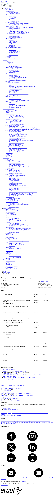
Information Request (13, 58)
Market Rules (6, 158)
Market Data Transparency (12, 101)
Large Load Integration (14, 90)
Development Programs (14, 51)
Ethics (10, 19)
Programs (8, 73)
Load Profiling (9, 219)
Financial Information (14, 21)
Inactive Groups (9, 153)
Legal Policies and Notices (12, 26)
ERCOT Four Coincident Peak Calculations (19, 229)
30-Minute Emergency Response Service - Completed (21, 193)
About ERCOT (6, 8)
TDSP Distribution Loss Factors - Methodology (19, 225)
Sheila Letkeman (44, 281)
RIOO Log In (9, 264)
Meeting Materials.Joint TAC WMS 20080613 (11, 400)
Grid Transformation (13, 35)
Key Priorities (9, 205)
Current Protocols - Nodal (14, 161)
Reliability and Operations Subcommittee (15, 130)
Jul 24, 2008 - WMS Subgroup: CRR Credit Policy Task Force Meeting (19, 377)
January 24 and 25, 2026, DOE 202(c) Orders (19, 32)
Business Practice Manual (12, 200)
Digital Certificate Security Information (17, 105)
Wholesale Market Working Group (16, 151)
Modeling (8, 258)
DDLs (10, 102)
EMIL (7, 262)
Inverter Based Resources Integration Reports (19, 241)
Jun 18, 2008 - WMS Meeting (10, 373)
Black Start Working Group (15, 131)
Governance (9, 14)
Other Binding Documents (12, 202)
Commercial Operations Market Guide (17, 175)
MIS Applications (38, 421)
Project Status (19, 421)
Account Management (14, 63)
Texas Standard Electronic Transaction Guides (19, 187)
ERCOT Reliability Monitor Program (14, 47)
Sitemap (2, 485)
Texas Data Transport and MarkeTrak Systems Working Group (23, 127)
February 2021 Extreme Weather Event (17, 31)
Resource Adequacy (10, 249)
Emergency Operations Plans (15, 173)
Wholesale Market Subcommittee (13, 146)
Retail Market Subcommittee (12, 125)
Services (5, 60)
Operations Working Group (15, 139)
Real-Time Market (10, 213)
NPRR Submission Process (15, 165)
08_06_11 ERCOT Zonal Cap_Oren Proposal (11, 388)
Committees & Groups (17, 413)
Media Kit (11, 40)
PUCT (7, 112)
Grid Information (7, 236)
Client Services (9, 62)
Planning (8, 252)
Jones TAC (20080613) (6, 390)
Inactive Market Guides (14, 189)
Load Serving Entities (14, 87)
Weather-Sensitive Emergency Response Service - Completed (22, 195)
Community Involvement (14, 13)
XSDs (10, 106)
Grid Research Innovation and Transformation (16, 33)
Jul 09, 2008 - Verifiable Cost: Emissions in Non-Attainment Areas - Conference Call (22, 374)
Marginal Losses (12, 214)
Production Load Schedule (15, 248)
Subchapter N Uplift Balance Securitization (18, 24)
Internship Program (13, 52)
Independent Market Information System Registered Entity (22, 86)
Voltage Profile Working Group (16, 145)
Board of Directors (13, 16)
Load (7, 242)
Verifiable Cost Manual (14, 188)
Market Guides (9, 174)
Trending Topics (12, 43)
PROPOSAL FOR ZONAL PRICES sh (9, 398)
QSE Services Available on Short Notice (18, 77)
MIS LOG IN (4, 1)
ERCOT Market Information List (13, 422)
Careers (8, 48)
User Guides (12, 104)
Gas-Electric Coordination (15, 257)
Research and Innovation (14, 36)
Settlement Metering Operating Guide (17, 185)
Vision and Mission (13, 12)
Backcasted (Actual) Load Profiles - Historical (19, 220)
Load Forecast (12, 246)
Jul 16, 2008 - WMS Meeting (9, 376)
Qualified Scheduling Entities (15, 89)
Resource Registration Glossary (16, 183)
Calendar (20, 415)
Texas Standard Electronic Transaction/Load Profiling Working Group (24, 129)
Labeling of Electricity (14, 218)
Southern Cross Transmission (15, 171)
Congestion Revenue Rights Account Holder (19, 84)
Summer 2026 (12, 46)
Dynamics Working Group (15, 133)
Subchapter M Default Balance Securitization (19, 23)
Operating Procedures (14, 180)
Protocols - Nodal (10, 160)
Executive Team (12, 17)
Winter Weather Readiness (15, 254)
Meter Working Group (14, 135)
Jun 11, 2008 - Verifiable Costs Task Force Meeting (14, 371)
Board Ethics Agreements (14, 28)
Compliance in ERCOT (11, 199)
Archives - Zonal (10, 168)
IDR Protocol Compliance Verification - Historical (20, 228)
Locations (8, 56)
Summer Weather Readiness (15, 256)
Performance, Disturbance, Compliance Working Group (21, 140)
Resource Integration (13, 92)
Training (8, 96)
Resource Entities (13, 91)
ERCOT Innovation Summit (15, 37)
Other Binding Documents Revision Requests (19, 204)
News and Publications (11, 38)
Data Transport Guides (14, 176)
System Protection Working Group (16, 143)
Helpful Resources (13, 41)
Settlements (8, 233)
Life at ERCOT (12, 50)
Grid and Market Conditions (12, 268)
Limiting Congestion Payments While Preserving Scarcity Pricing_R (16, 393)
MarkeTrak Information (14, 66)
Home (4, 271)
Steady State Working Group (15, 144)
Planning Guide (12, 182)
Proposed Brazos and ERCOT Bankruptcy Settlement (21, 27)
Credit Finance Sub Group (15, 121)
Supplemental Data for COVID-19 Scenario (19, 244)
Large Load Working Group (15, 120)
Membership (12, 18)
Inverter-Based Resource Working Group (18, 134)
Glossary (8, 415)
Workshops (8, 155)
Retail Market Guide (13, 184)
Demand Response (13, 75)
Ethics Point (3, 421)
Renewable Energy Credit (15, 78)
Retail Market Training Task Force (16, 126)
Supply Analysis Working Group (16, 150)
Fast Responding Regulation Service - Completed (20, 194)
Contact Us (8, 57)
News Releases (12, 42)
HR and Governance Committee (16, 116)
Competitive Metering (14, 223)
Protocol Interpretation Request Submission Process (20, 166)
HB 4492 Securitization (11, 22)
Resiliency (8, 253)
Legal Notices (12, 29)
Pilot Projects (9, 190)
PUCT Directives (10, 169)
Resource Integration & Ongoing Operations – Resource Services (35, 422)
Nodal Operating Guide (14, 179)
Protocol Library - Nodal (14, 163)
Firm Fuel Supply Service (14, 76)
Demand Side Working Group (15, 149)
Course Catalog (12, 97)
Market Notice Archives (14, 68)
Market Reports (9, 234)
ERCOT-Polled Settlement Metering (17, 224)
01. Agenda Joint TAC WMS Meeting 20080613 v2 (12, 385)
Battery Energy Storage (14, 207)
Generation (8, 239)
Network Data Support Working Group (17, 136)
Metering (8, 222)
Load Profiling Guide (13, 178)
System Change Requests (14, 198)
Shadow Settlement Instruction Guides (17, 231)
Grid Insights (12, 45)
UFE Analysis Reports (14, 232)
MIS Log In (8, 263)
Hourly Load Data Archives (15, 243)
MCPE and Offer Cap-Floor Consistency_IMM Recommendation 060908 (17, 395)
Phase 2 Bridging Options (14, 170)
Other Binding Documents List (16, 203)
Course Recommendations (15, 99)
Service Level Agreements (12, 95)
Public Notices (12, 72)
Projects (8, 81)
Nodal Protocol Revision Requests (16, 164)
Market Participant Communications (14, 67)
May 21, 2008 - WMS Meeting (10, 369)
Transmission (9, 247)
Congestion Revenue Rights (12, 210)
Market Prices (9, 215)
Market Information (7, 208)
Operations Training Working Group (17, 138)
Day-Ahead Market (10, 212)
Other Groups (9, 154)
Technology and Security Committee (17, 117)
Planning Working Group (14, 141)
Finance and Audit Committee (15, 115)
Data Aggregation (10, 227)
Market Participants (10, 156)
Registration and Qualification (12, 82)
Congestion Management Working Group (18, 148)
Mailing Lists (25, 477)
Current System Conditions (12, 238)
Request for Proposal (13, 55)
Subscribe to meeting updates (7, 379)
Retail (7, 217)
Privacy (6, 485)
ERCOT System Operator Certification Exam (19, 100)
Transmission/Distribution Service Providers (18, 94)
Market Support (12, 65)
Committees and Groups (8, 109)
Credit (10, 85)
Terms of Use (23, 481)
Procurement (9, 53)
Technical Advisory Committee (13, 119)
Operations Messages (13, 70)
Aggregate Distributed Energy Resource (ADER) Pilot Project (23, 192)
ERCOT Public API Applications (16, 107)
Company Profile (10, 11)
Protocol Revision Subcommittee (13, 122)
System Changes (10, 197)
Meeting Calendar (10, 111)
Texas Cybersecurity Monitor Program (17, 80)
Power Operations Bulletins (15, 71)
